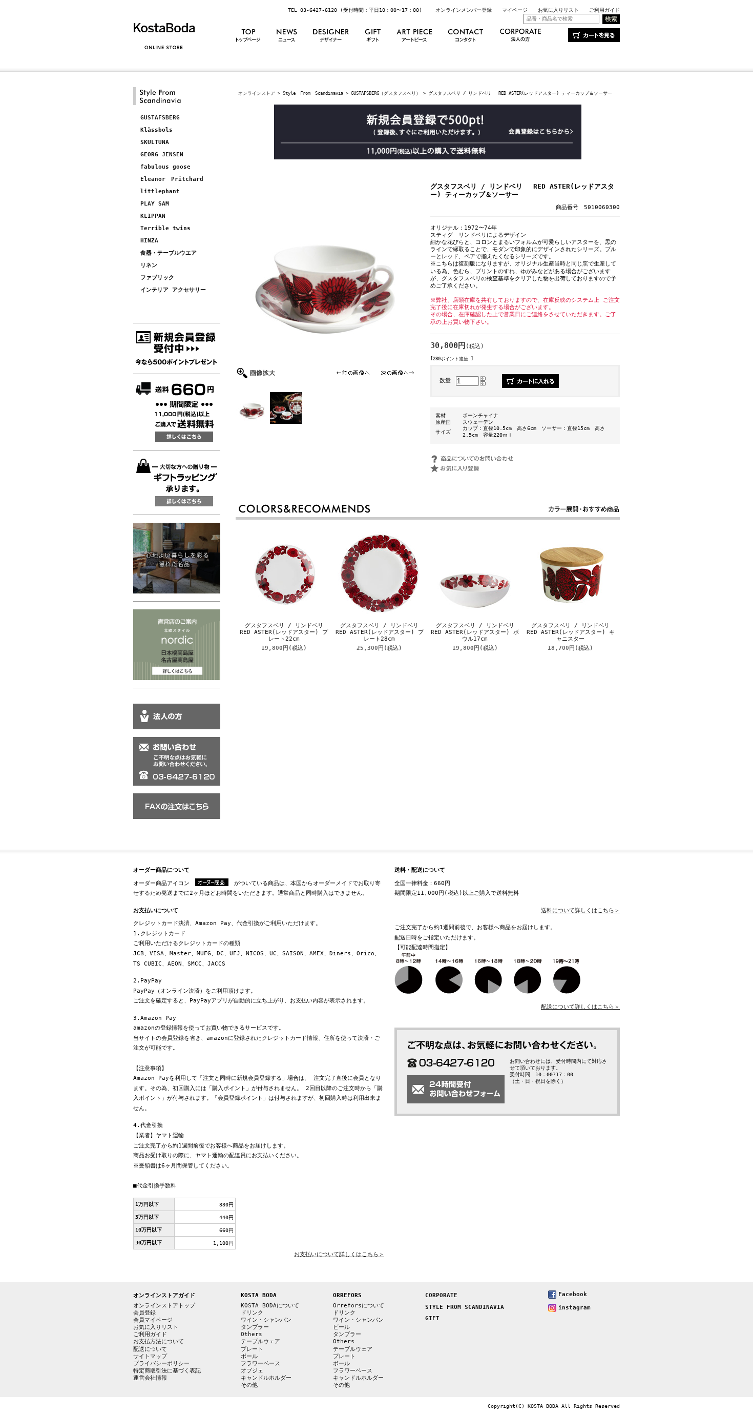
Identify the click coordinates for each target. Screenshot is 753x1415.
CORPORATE (441, 1295)
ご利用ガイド (604, 10)
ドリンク (252, 1312)
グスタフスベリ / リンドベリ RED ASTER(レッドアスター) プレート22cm (286, 632)
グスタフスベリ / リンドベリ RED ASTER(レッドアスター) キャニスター (571, 632)
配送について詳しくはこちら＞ (580, 1006)
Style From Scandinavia (313, 93)
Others (251, 1334)
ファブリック (157, 277)
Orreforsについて (358, 1305)
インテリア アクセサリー (173, 289)
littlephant (160, 191)
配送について (150, 1349)
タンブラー (255, 1327)
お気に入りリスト (558, 10)
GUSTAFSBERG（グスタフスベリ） (386, 93)
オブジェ (252, 1370)
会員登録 (144, 1312)
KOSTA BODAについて (270, 1305)
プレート (252, 1349)
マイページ (515, 10)
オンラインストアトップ (164, 1305)
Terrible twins (165, 228)
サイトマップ (150, 1356)
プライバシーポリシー (161, 1363)
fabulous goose (165, 166)
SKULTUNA (154, 142)
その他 (249, 1385)
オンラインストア (256, 93)
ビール (341, 1327)
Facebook (572, 1294)
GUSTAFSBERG (160, 117)
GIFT (432, 1318)
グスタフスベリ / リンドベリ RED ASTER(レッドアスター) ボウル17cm (477, 632)
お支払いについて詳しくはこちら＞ (339, 1254)
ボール (249, 1356)
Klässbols (156, 130)
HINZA (149, 240)
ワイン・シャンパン (266, 1320)
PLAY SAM (154, 203)
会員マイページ (153, 1320)
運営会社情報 (150, 1378)
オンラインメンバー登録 (463, 10)
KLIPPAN (152, 216)
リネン (148, 265)
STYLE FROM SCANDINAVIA (464, 1307)
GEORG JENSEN (161, 154)
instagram (574, 1307)
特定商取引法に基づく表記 (167, 1370)
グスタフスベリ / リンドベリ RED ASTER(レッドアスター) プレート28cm (382, 632)
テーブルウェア (260, 1341)
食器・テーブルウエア (168, 253)
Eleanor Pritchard (171, 179)
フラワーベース (260, 1363)
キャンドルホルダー (266, 1378)
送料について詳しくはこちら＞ (580, 910)
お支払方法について (158, 1341)
